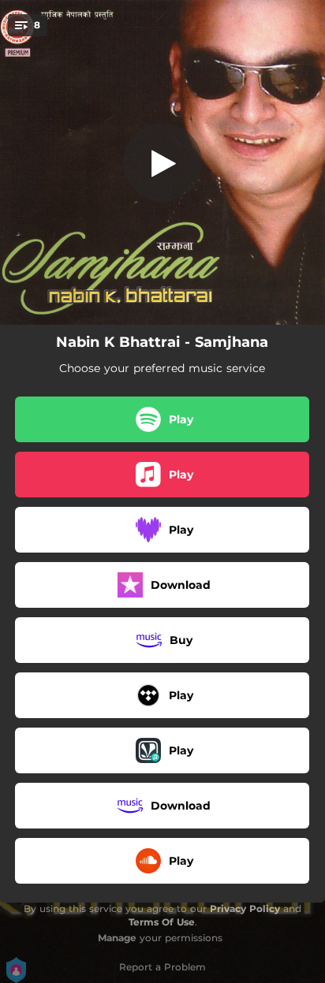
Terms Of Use (162, 922)
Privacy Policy (245, 908)
